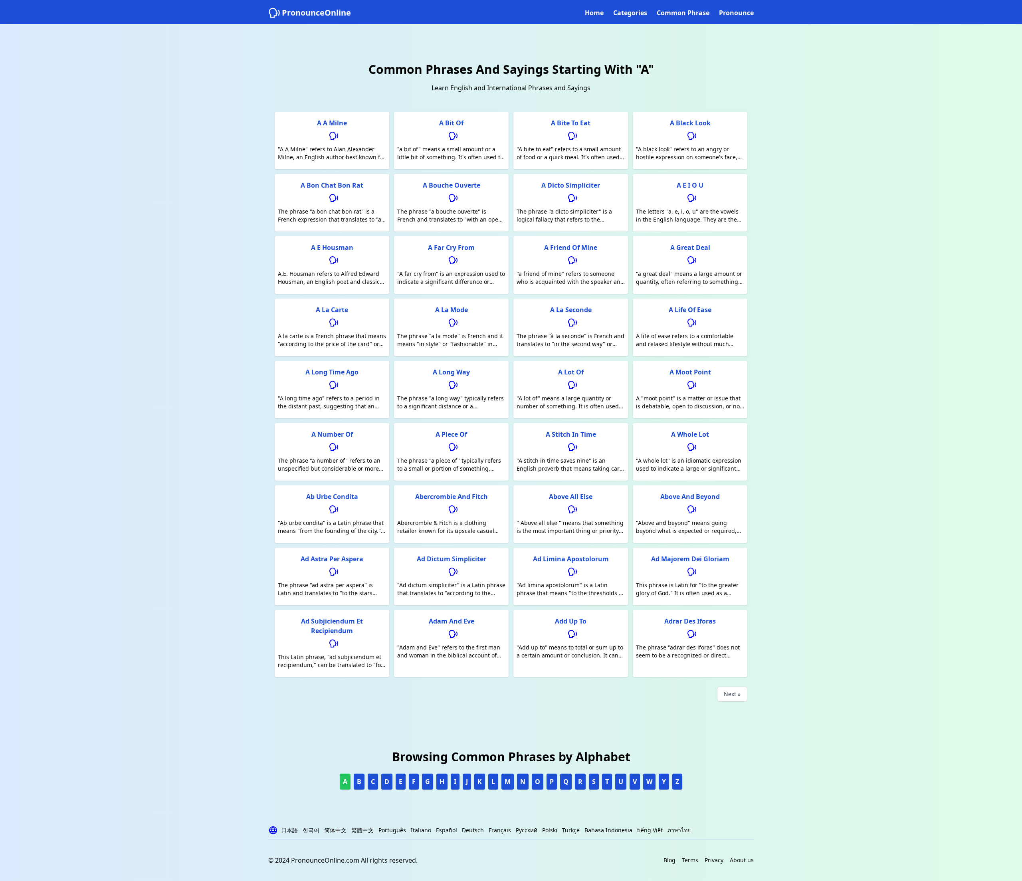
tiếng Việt (650, 830)
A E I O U (690, 185)
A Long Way (451, 372)
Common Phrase (683, 12)
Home (594, 12)
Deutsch (473, 830)
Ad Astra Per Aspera (332, 558)
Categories (630, 12)
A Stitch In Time (571, 434)
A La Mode (451, 309)
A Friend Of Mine (570, 247)
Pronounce (736, 12)
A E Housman (332, 247)
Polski (549, 830)
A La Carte (332, 309)
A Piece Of (451, 434)
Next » (732, 694)
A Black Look (690, 123)
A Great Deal (690, 247)
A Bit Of (451, 123)
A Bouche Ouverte (451, 185)
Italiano (421, 830)
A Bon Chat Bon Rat (332, 185)
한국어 (311, 830)
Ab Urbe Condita (332, 496)
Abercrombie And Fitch (451, 496)
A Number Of (332, 434)
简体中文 (335, 830)
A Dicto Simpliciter (570, 185)
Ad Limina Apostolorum (571, 558)
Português (392, 830)
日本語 (289, 830)
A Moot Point (690, 372)
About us (742, 860)
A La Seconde (571, 309)
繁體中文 (362, 830)
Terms (690, 860)
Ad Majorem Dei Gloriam (690, 558)
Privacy (714, 860)
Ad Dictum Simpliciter (451, 558)
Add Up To (570, 621)
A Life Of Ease (690, 309)
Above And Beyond (690, 496)
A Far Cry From (451, 247)
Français (500, 830)
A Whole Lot (690, 434)
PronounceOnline (316, 12)
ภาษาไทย (679, 830)
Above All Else (570, 496)
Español (446, 830)
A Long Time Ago (331, 372)
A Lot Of (571, 372)
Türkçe (571, 830)
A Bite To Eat (570, 123)
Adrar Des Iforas (690, 621)
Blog (669, 860)
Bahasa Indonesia (608, 830)
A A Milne (332, 123)
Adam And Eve (451, 621)
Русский (526, 830)
